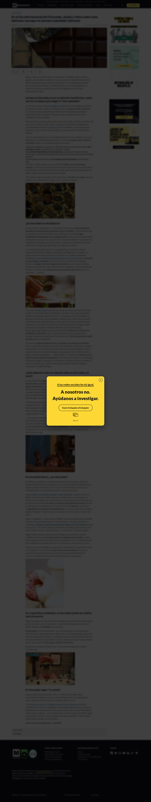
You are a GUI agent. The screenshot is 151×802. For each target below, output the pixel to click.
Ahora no (75, 420)
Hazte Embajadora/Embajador (75, 408)
